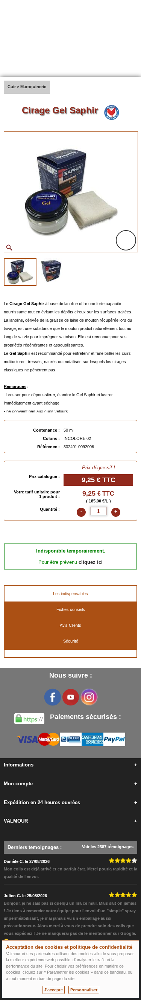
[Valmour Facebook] (53, 697)
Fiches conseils (70, 609)
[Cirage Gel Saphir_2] (51, 271)
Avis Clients (70, 625)
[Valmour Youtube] (71, 697)
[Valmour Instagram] (89, 697)
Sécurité (70, 641)
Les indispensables (70, 593)
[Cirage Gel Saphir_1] (20, 272)
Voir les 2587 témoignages (107, 846)
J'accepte (53, 990)
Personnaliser (83, 990)
